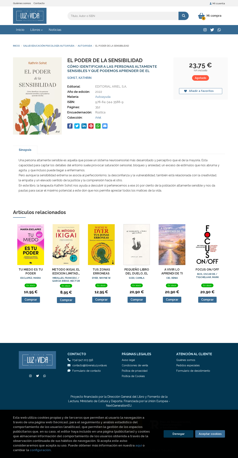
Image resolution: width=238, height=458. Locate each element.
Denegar (179, 434)
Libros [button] (35, 30)
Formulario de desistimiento (193, 370)
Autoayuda (85, 46)
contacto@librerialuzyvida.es (89, 365)
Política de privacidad (134, 370)
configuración (40, 450)
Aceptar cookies (210, 434)
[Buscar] (183, 16)
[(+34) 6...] (219, 30)
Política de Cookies (133, 376)
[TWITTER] (212, 30)
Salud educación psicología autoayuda (48, 46)
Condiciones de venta (135, 365)
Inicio (16, 46)
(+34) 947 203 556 (82, 360)
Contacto (39, 3)
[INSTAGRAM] (205, 30)
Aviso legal (128, 360)
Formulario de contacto (86, 370)
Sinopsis (25, 150)
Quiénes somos (22, 3)
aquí (138, 445)
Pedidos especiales (188, 365)
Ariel (98, 117)
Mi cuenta (219, 3)
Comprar (31, 299)
